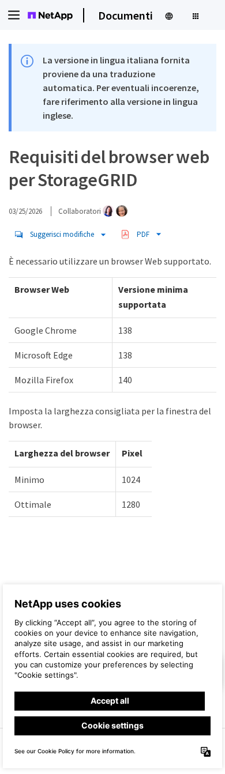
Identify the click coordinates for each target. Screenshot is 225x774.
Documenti (125, 15)
